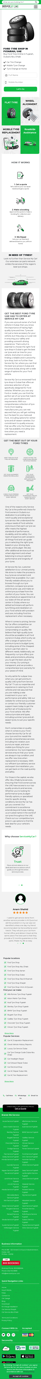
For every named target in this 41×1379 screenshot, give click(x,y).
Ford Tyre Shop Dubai (16, 975)
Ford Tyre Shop (13, 963)
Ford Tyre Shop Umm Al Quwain (20, 987)
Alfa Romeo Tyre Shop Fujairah (19, 994)
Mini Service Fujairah (11, 1200)
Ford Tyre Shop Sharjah (16, 983)
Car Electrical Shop (14, 1067)
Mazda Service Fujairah (10, 1189)
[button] (19, 885)
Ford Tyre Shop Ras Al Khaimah (19, 979)
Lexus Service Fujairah (30, 1178)
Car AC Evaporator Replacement (20, 1040)
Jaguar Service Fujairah (10, 1170)
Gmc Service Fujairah (30, 1157)
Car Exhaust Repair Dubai (17, 1063)
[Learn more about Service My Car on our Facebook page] (8, 1335)
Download (5, 1304)
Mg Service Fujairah (29, 1195)
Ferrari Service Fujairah (30, 1148)
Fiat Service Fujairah (11, 1154)
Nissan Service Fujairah (10, 1206)
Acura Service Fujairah (11, 1121)
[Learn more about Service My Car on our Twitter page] (3, 1335)
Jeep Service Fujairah (30, 1170)
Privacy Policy (7, 1320)
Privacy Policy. (29, 1372)
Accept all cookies (20, 1376)
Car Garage (6, 1298)
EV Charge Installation (10, 1307)
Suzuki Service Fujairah (10, 1225)
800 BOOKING (11, 1262)
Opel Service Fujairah (30, 1206)
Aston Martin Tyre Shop (16, 998)
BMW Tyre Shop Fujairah (17, 1011)
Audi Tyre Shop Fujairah (16, 1002)
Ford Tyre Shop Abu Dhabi (17, 967)
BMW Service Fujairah (30, 1132)
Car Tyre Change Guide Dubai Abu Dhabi (21, 1053)
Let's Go (20, 89)
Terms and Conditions (10, 1318)
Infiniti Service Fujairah (30, 1165)
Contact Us (6, 1295)
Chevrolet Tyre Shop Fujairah (18, 1023)
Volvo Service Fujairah (30, 1228)
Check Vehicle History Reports (19, 1044)
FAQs (4, 1293)
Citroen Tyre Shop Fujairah (17, 1027)
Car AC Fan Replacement (17, 1075)
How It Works (6, 1290)
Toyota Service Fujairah (30, 1225)
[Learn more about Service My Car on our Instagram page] (13, 1335)
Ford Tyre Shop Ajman (16, 971)
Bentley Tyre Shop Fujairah (18, 1007)
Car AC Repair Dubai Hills (17, 1071)
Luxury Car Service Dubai (17, 1049)
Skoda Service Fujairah (10, 1219)
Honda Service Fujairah (10, 1159)
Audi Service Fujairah (30, 1127)
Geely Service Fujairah (10, 1157)
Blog (3, 1301)
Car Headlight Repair (15, 1059)
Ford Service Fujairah (30, 1154)
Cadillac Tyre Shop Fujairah (17, 1019)
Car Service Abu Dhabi (10, 1312)
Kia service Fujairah (12, 1173)
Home (4, 1287)
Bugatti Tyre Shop (14, 1015)
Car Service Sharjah (9, 1309)
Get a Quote (20, 1109)
